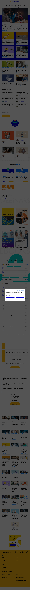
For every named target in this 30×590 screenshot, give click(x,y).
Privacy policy (18, 290)
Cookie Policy (22, 290)
